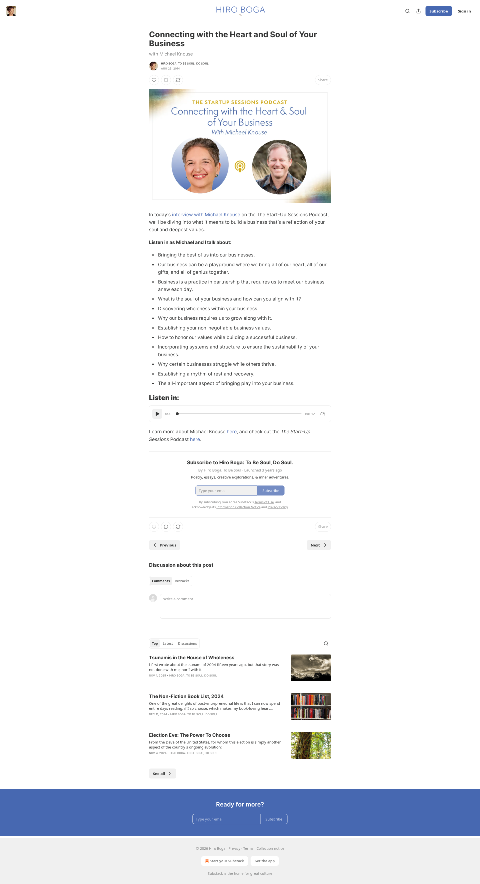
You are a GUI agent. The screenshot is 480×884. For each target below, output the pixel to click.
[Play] (157, 414)
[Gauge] (323, 414)
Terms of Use (264, 502)
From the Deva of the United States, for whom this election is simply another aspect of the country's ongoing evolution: (215, 745)
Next (315, 545)
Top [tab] (155, 643)
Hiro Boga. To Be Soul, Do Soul (184, 63)
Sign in (464, 11)
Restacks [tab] (182, 581)
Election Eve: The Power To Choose (189, 735)
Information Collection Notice (238, 507)
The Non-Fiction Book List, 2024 (186, 696)
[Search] (407, 11)
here (232, 431)
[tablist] (170, 581)
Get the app (264, 860)
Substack (215, 873)
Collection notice (270, 848)
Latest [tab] (168, 643)
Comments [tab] (161, 581)
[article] (240, 669)
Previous (168, 545)
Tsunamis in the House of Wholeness (191, 657)
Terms (248, 848)
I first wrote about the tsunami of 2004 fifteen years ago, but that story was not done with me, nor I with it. (214, 667)
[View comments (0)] (166, 80)
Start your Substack (227, 860)
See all (159, 773)
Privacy (234, 848)
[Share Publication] (419, 11)
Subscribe (439, 11)
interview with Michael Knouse (206, 215)
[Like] (154, 80)
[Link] (142, 398)
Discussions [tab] (187, 643)
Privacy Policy (278, 507)
